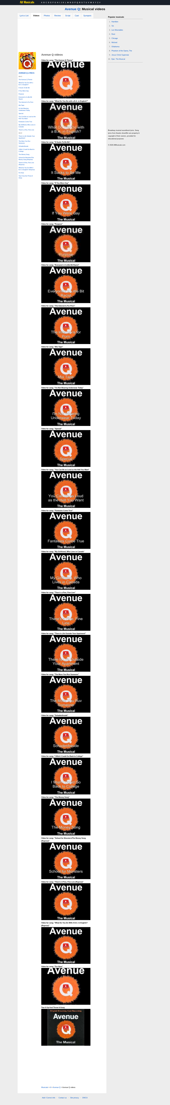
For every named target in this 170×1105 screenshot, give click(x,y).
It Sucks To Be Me (24, 88)
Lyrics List (24, 16)
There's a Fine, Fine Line (26, 130)
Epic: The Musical (118, 59)
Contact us (63, 1098)
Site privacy (74, 1098)
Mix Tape (21, 105)
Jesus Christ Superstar (120, 55)
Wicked (114, 42)
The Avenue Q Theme (25, 79)
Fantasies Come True (25, 122)
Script (67, 16)
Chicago (114, 38)
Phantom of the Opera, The (121, 51)
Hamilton (114, 22)
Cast (77, 16)
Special (21, 113)
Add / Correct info (48, 1098)
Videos (36, 16)
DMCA (85, 1098)
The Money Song (24, 154)
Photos (47, 16)
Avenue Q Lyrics (26, 73)
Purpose (21, 94)
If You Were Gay (24, 91)
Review (57, 16)
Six (112, 26)
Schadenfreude (23, 146)
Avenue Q (72, 9)
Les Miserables (117, 30)
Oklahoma (115, 47)
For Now (21, 173)
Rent (113, 34)
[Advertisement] (62, 36)
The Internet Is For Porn (26, 102)
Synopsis (87, 16)
